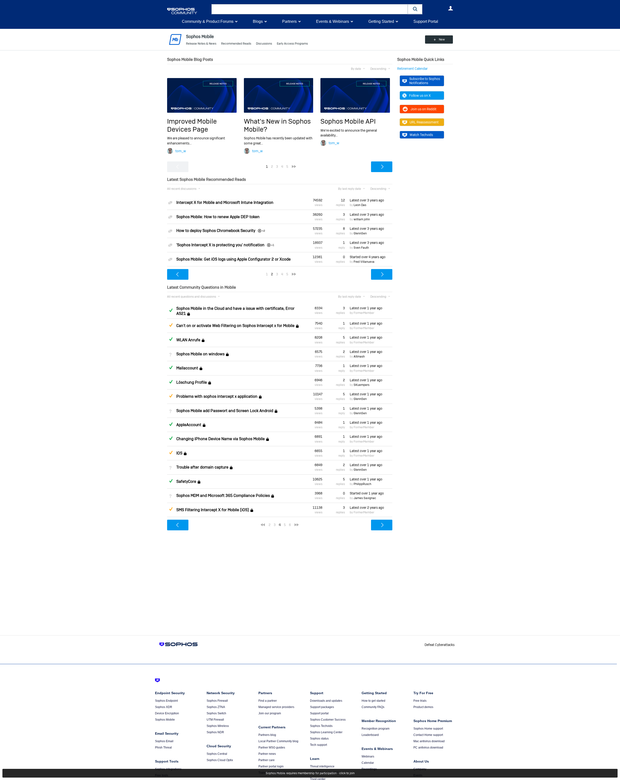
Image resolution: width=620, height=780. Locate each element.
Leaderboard (370, 735)
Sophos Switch (216, 713)
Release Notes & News (201, 44)
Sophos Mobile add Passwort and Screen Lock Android (224, 410)
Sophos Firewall (217, 700)
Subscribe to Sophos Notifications (424, 81)
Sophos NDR (215, 732)
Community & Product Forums (207, 21)
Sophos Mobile (165, 719)
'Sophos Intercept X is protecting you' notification (220, 244)
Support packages (322, 707)
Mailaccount (187, 368)
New (442, 39)
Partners (289, 21)
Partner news (267, 754)
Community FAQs (373, 707)
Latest (367, 200)
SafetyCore (186, 481)
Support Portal (425, 21)
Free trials (419, 700)
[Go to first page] (262, 524)
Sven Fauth (361, 248)
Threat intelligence (322, 766)
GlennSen (360, 233)
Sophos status (319, 738)
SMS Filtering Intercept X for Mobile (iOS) (212, 509)
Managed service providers (276, 707)
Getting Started (381, 21)
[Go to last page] (294, 166)
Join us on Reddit (423, 109)
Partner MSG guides (271, 747)
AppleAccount (188, 424)
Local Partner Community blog (278, 741)
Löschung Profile (191, 382)
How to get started (373, 700)
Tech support (318, 745)
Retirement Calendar (412, 68)
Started (368, 257)
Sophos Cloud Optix (220, 760)
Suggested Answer (170, 325)
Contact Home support (428, 735)
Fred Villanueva (364, 262)
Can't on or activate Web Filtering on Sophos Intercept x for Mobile (235, 325)
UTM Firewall (215, 719)
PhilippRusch (362, 484)
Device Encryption (167, 713)
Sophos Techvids (321, 726)
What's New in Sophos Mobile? (277, 125)
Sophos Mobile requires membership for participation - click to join (310, 773)
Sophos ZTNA (216, 707)
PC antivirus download (428, 747)
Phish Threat (163, 747)
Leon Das (360, 205)
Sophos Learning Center (326, 732)
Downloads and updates (326, 700)
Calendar (368, 762)
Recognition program (375, 728)
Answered (170, 310)
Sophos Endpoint (166, 700)
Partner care (266, 760)
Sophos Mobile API (348, 121)
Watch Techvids (421, 135)
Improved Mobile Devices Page (192, 125)
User (450, 8)
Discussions (264, 44)
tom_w (180, 151)
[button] (415, 9)
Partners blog (267, 735)
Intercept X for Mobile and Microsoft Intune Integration (224, 202)
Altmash (359, 356)
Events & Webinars (332, 21)
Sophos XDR (163, 707)
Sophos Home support (428, 728)
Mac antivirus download (429, 741)
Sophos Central (217, 754)
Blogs (258, 21)
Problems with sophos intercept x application (216, 396)
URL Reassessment (424, 122)
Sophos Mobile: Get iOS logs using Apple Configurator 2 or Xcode (233, 259)
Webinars (368, 756)
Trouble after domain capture (202, 467)
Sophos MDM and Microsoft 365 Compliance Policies (223, 495)
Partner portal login (271, 766)
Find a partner (267, 700)
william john (362, 219)
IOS (179, 453)
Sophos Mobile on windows (200, 354)
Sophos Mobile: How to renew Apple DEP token (218, 216)
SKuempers (361, 385)
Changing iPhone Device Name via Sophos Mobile (220, 439)
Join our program (269, 713)
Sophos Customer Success (328, 719)
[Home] (188, 11)
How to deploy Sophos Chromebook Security (215, 230)
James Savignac (365, 498)
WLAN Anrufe (188, 339)
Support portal (319, 713)
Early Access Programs (292, 44)
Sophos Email (164, 741)
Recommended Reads (236, 44)
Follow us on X (420, 95)
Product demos (423, 707)
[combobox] (310, 9)
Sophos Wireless (218, 726)
